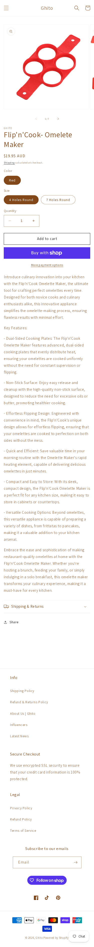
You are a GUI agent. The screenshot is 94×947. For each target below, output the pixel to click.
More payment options (47, 265)
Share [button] (14, 622)
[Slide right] (58, 118)
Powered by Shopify (56, 938)
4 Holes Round (21, 200)
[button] (6, 8)
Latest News (19, 736)
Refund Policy (21, 819)
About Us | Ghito (23, 713)
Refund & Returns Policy (29, 702)
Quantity (10, 211)
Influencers (19, 724)
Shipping (9, 162)
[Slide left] (36, 118)
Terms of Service (23, 830)
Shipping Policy (22, 690)
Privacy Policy (21, 808)
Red (12, 180)
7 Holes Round (58, 200)
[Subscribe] (75, 862)
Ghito (39, 938)
